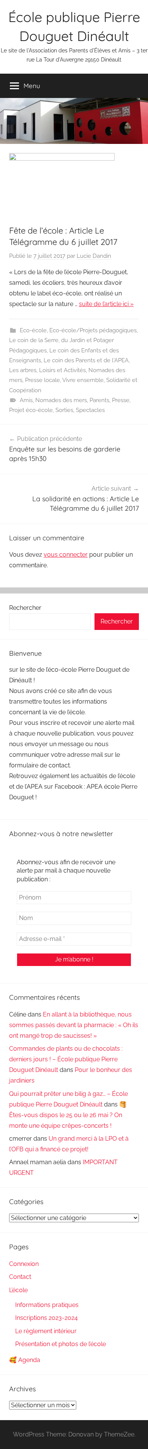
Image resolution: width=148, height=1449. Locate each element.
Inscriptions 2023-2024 (46, 1317)
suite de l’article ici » (106, 304)
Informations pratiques (47, 1305)
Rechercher (25, 607)
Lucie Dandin (94, 256)
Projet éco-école (31, 410)
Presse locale (42, 380)
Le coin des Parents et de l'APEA (86, 360)
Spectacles (90, 410)
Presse (120, 400)
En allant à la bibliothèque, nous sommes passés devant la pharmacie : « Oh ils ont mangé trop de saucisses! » (73, 1025)
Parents (99, 400)
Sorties (64, 410)
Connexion (24, 1263)
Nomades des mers (61, 400)
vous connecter (66, 554)
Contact (20, 1276)
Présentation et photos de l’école (60, 1344)
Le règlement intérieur (46, 1331)
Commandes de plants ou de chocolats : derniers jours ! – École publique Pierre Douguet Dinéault (66, 1059)
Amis (26, 400)
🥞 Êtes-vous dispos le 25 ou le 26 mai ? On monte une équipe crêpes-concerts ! (68, 1115)
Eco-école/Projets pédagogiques (93, 330)
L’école (18, 1290)
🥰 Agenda (24, 1360)
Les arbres (22, 370)
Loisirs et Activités (62, 370)
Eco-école (33, 330)
